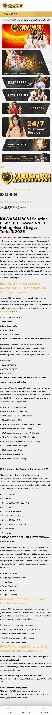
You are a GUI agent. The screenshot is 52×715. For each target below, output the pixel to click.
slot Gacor (10, 388)
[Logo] (12, 6)
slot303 (13, 691)
